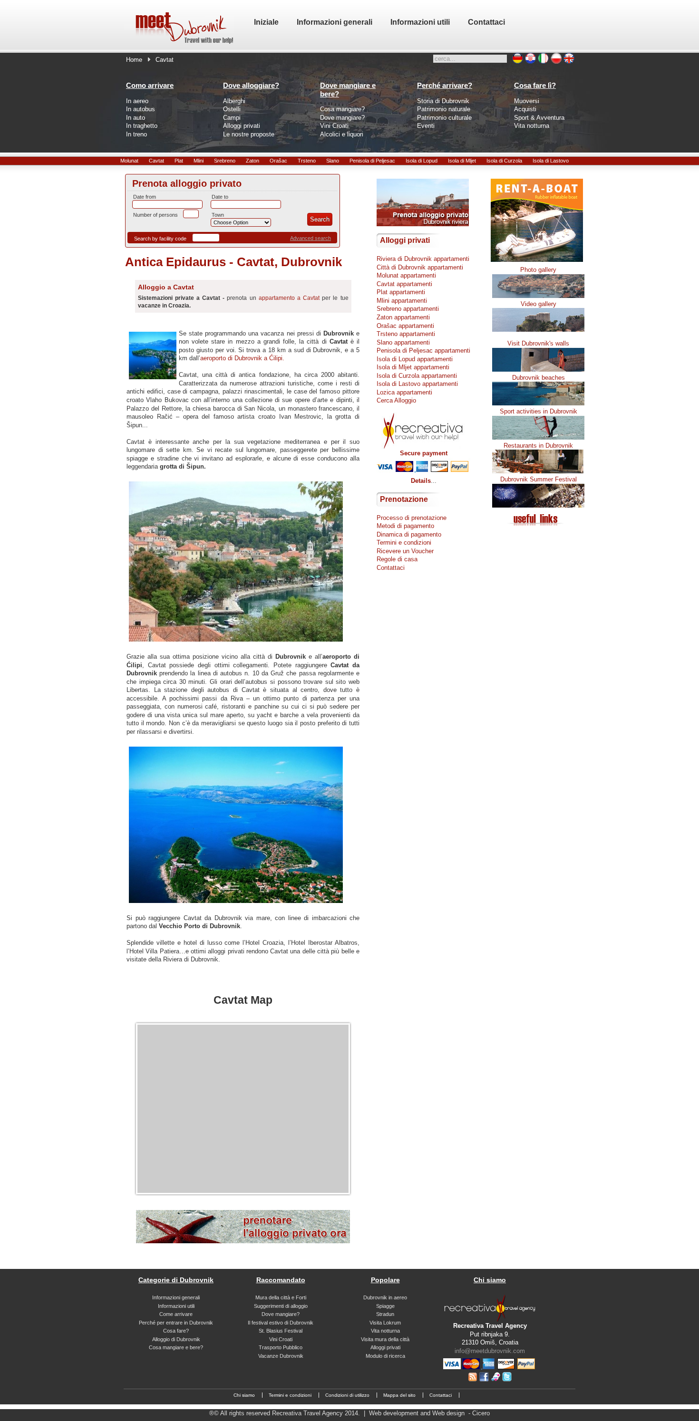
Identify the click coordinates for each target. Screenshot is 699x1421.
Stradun (385, 1314)
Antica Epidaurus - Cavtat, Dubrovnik (233, 262)
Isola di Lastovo (551, 160)
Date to (220, 197)
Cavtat (156, 160)
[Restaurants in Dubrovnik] (538, 471)
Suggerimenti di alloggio (281, 1306)
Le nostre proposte (248, 134)
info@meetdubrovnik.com (490, 1350)
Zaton (252, 160)
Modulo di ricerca (385, 1356)
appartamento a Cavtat (289, 298)
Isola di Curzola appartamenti (417, 375)
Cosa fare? (176, 1331)
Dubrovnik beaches (538, 377)
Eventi (426, 125)
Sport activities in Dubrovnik (538, 411)
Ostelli (232, 109)
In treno (136, 134)
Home (134, 59)
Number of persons (155, 215)
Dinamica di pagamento (409, 534)
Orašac (278, 160)
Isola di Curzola (504, 160)
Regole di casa (397, 559)
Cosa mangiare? (342, 109)
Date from (144, 197)
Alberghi (234, 101)
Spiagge (385, 1306)
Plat (179, 160)
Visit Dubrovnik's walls (538, 343)
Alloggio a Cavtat (166, 287)
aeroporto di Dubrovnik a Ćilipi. (242, 358)
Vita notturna (531, 125)
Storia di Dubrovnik (443, 101)
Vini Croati (334, 125)
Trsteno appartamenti (406, 333)
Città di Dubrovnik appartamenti (420, 267)
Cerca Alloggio (396, 400)
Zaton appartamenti (403, 317)
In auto (135, 117)
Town (218, 215)
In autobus (140, 109)
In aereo (137, 101)
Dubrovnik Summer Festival (538, 479)
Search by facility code (160, 238)
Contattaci (391, 567)
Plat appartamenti (401, 292)
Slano (332, 160)
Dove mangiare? (342, 117)
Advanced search (310, 238)
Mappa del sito (399, 1395)
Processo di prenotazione (412, 517)
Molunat (129, 160)
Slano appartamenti (403, 342)
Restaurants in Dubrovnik (538, 445)
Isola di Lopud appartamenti (415, 359)
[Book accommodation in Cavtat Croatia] (243, 1241)
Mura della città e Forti (280, 1297)
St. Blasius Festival (280, 1331)
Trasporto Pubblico (280, 1347)
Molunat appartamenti (406, 275)
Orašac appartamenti (405, 325)
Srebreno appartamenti (408, 308)
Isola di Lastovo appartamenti (417, 383)
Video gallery (538, 303)
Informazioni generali (176, 1297)
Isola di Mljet (462, 160)
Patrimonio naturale (443, 109)
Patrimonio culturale (444, 117)
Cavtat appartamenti (404, 284)
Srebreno (224, 160)
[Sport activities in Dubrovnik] (538, 437)
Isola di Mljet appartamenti (413, 367)
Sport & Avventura (539, 117)
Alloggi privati (241, 125)
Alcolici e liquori (341, 134)
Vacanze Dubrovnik (280, 1356)
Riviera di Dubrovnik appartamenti (423, 258)
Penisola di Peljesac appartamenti (423, 350)
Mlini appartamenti (402, 300)
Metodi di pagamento (405, 525)
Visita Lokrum (385, 1322)
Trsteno (307, 160)
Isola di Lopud (421, 160)
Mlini (199, 160)
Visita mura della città (385, 1339)
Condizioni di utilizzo (347, 1395)
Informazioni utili (176, 1306)
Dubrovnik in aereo (385, 1297)
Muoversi (526, 101)
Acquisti (525, 109)
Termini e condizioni (404, 542)
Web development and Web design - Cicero (429, 1413)
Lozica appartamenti (404, 392)
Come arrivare (176, 1314)
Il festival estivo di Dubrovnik (280, 1322)
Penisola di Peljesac (372, 160)
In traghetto (141, 125)
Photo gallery (538, 269)
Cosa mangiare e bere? (176, 1347)
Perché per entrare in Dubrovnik (176, 1322)
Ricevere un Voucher (405, 551)
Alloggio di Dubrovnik (176, 1339)
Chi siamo (244, 1395)
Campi (232, 117)
